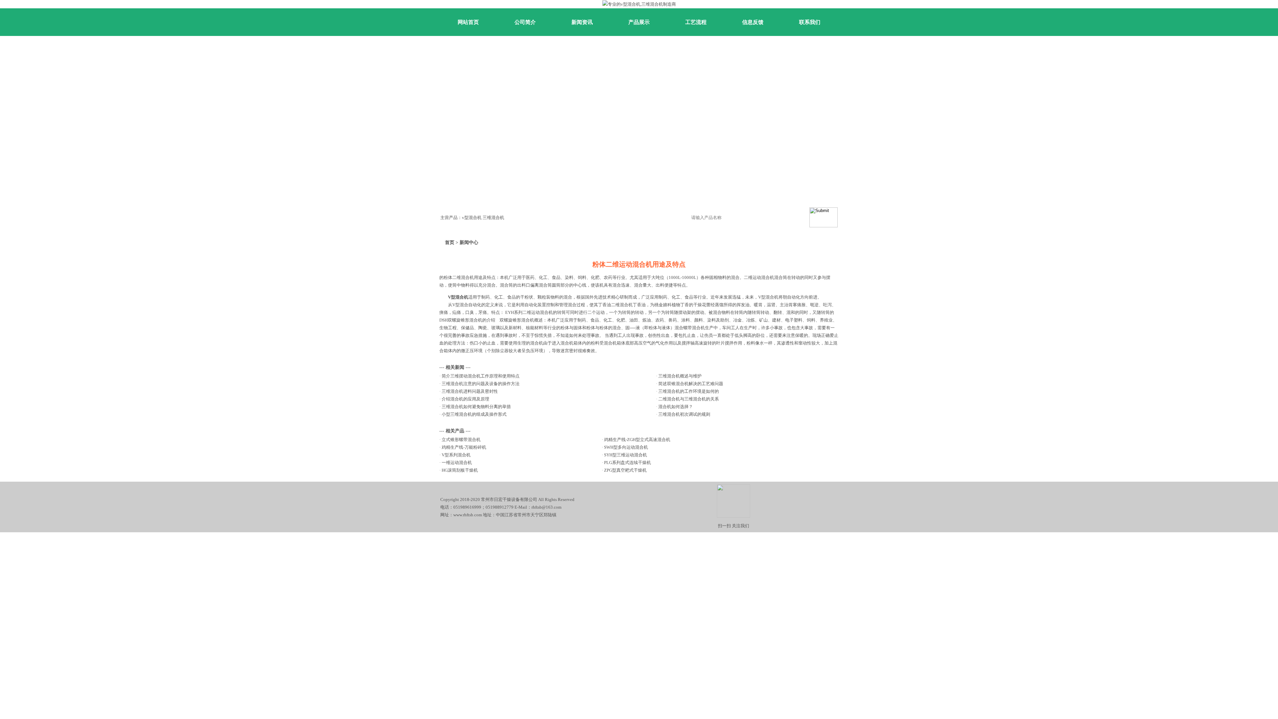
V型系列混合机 (456, 454)
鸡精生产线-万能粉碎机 (464, 447)
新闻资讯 (582, 22)
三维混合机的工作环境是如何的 (688, 391)
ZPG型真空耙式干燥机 (625, 470)
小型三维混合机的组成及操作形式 (474, 414)
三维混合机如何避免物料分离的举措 (476, 406)
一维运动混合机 (457, 462)
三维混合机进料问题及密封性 (470, 391)
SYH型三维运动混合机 (625, 454)
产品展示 (639, 22)
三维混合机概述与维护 (680, 375)
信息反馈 (752, 22)
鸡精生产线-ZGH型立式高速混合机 (637, 439)
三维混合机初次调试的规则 (684, 414)
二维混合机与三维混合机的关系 (688, 398)
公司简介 (525, 22)
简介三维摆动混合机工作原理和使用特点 (481, 375)
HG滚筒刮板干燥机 (460, 470)
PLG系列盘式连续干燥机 (627, 462)
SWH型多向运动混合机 (626, 447)
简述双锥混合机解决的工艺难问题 (690, 383)
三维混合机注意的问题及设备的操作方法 (481, 383)
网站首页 (468, 22)
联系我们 (809, 22)
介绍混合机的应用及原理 (465, 398)
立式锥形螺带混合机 (461, 439)
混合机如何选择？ (675, 406)
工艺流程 (696, 22)
